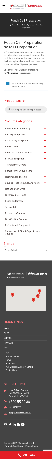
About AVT (10, 363)
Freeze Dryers (25, 146)
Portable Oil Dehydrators (18, 170)
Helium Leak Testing (25, 176)
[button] (38, 296)
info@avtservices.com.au (20, 412)
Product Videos (13, 356)
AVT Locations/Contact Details (19, 366)
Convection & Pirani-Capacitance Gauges (22, 232)
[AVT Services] (26, 6)
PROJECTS (8, 342)
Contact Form (12, 370)
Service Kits (25, 207)
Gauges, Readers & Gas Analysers (25, 183)
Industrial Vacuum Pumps (25, 152)
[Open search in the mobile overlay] (26, 109)
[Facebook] (10, 424)
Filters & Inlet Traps (25, 195)
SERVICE (7, 338)
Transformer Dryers (15, 164)
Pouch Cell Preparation (23, 42)
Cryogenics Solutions (25, 213)
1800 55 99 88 (19, 401)
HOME (6, 328)
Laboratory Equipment (25, 140)
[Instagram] (18, 424)
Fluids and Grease (25, 201)
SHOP (6, 333)
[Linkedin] (14, 424)
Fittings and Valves (25, 189)
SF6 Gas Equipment (25, 158)
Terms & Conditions (14, 446)
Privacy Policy (31, 446)
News (8, 359)
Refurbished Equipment (17, 225)
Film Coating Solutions (25, 219)
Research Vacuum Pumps (25, 128)
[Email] (6, 424)
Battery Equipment (25, 134)
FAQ (7, 353)
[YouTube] (23, 424)
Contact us (13, 73)
